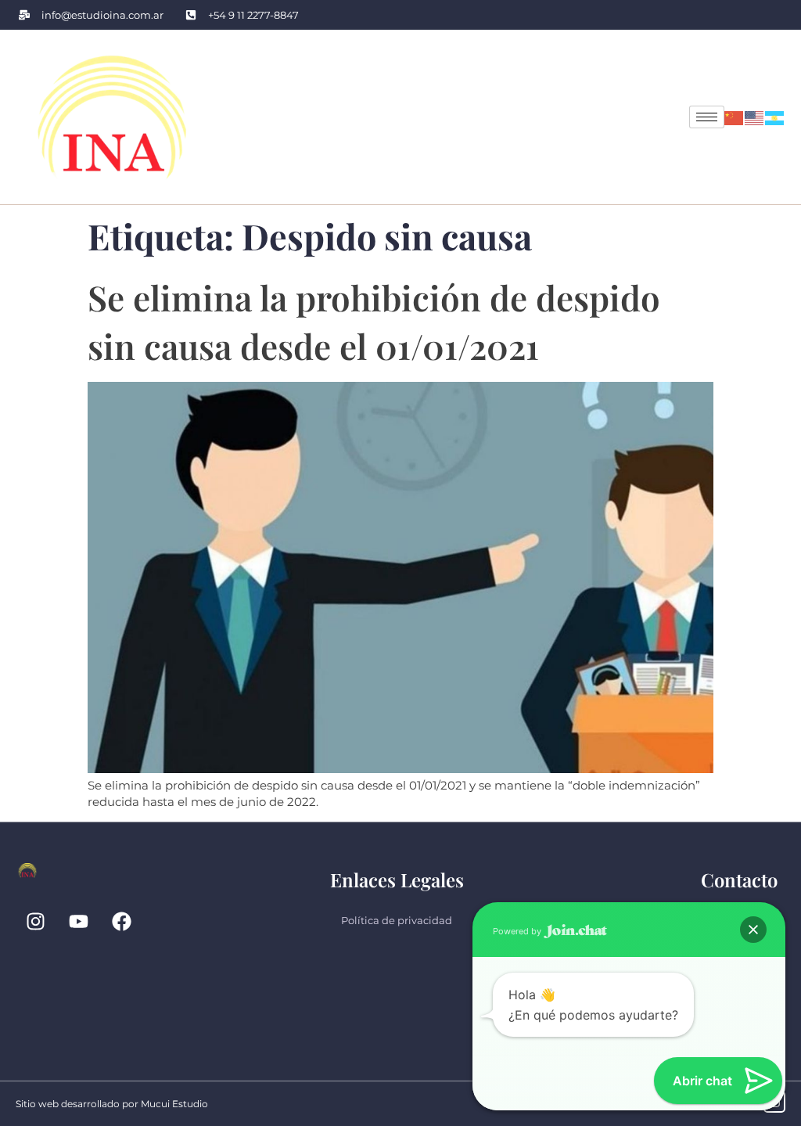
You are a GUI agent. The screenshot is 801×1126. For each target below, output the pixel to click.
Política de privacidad (396, 920)
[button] (753, 929)
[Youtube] (78, 921)
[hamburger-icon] (706, 117)
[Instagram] (35, 921)
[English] (755, 117)
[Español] (775, 117)
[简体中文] (734, 117)
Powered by (518, 931)
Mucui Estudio (174, 1104)
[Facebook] (121, 921)
